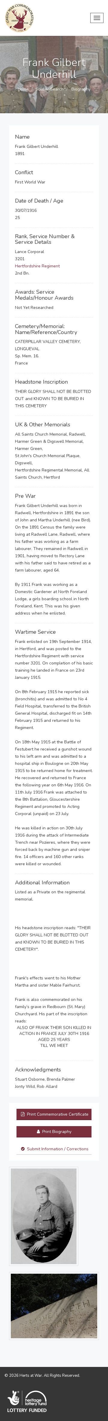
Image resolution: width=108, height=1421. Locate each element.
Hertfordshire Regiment (37, 266)
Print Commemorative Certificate (57, 1114)
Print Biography (56, 1131)
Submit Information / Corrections (57, 1149)
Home (23, 89)
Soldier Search (49, 89)
